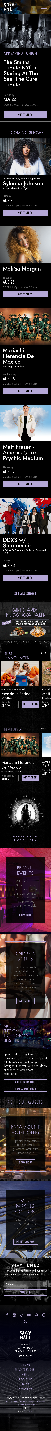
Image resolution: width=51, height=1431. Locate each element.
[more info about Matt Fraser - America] (25, 423)
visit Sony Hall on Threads (43, 1315)
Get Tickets (30, 704)
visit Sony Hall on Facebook (6, 1315)
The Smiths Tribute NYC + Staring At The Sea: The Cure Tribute (21, 73)
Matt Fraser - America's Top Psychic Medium (23, 452)
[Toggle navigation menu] (43, 8)
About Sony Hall (25, 1082)
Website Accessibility (26, 1404)
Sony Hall (9, 7)
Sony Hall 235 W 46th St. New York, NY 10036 (25, 1348)
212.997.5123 (25, 1356)
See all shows (25, 594)
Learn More (25, 915)
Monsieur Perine (16, 694)
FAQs (25, 1384)
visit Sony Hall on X (25, 1321)
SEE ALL (45, 653)
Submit (25, 1292)
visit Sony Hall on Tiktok (21, 1315)
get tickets (25, 115)
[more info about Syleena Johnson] (25, 156)
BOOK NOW (25, 1163)
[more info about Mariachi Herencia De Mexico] (25, 326)
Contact (25, 1389)
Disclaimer (40, 1401)
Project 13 (28, 1411)
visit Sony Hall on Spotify (36, 1315)
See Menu (25, 1001)
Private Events (25, 1369)
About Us (25, 1379)
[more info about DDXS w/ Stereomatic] (25, 516)
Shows (25, 1364)
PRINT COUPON (25, 1242)
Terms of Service (27, 1401)
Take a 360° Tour (25, 1089)
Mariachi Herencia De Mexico (18, 356)
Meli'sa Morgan (22, 268)
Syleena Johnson (23, 183)
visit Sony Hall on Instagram (14, 1315)
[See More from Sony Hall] (25, 621)
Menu (25, 1374)
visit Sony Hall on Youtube (29, 1315)
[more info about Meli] (25, 244)
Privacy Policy (12, 1401)
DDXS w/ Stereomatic (17, 543)
